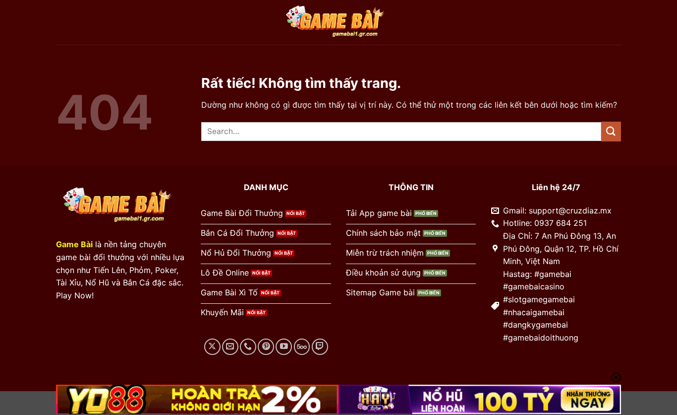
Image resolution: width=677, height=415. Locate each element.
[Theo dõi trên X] (212, 347)
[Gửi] (611, 131)
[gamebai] (338, 22)
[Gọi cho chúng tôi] (248, 347)
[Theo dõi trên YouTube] (284, 347)
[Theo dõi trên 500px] (302, 347)
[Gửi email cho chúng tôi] (230, 347)
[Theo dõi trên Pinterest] (266, 347)
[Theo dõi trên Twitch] (320, 347)
